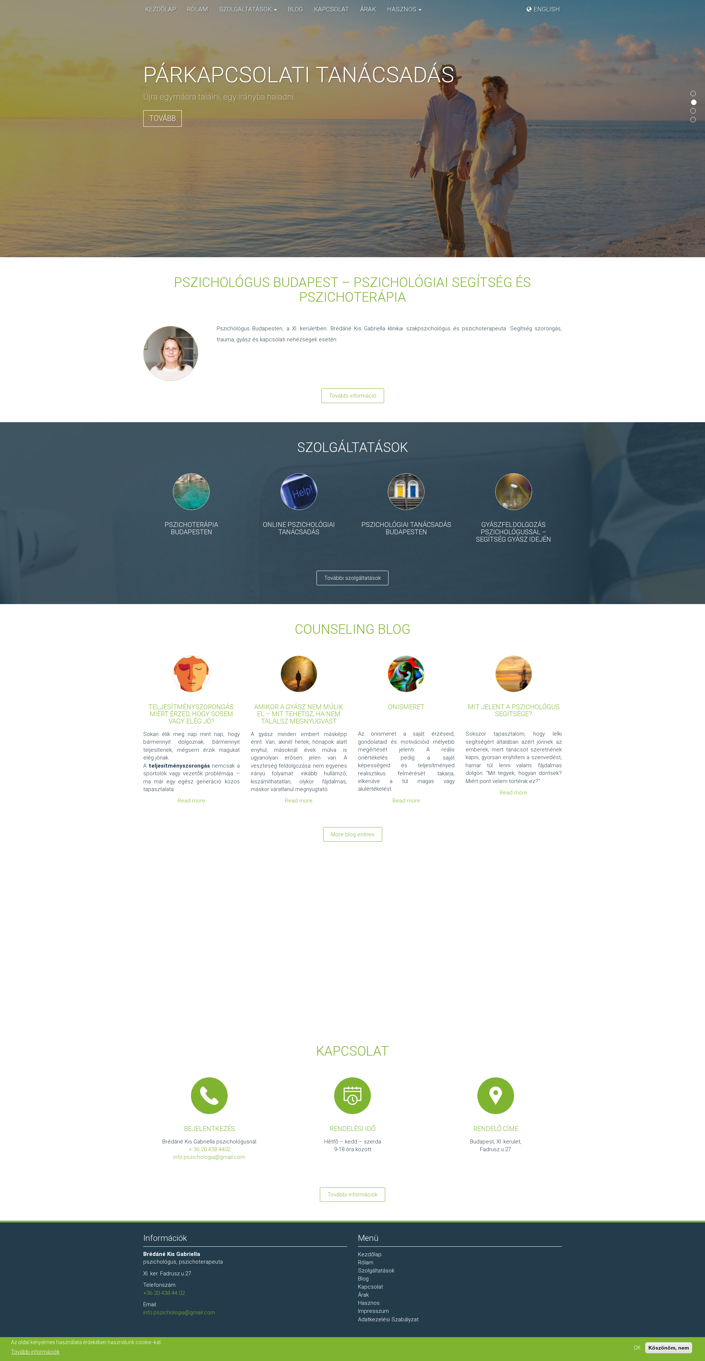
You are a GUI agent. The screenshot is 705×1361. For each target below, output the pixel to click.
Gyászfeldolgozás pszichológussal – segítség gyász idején (513, 532)
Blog (295, 9)
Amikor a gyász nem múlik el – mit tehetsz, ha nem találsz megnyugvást (298, 714)
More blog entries (353, 834)
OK (637, 1348)
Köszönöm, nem (668, 1348)
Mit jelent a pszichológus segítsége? (514, 710)
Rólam (197, 9)
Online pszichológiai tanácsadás (299, 528)
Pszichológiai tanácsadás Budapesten (406, 528)
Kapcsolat (331, 9)
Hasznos (402, 9)
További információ (352, 395)
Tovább (162, 118)
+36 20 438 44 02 (164, 1293)
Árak (368, 9)
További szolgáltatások (352, 578)
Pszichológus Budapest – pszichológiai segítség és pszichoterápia (352, 290)
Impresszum (373, 1311)
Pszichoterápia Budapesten (191, 528)
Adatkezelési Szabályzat (388, 1319)
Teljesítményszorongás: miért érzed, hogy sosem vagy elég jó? (191, 714)
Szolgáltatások (246, 9)
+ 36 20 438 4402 (209, 1149)
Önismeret (406, 707)
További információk (352, 1194)
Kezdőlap (160, 9)
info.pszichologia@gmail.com (209, 1157)
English (547, 9)
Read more (191, 800)
